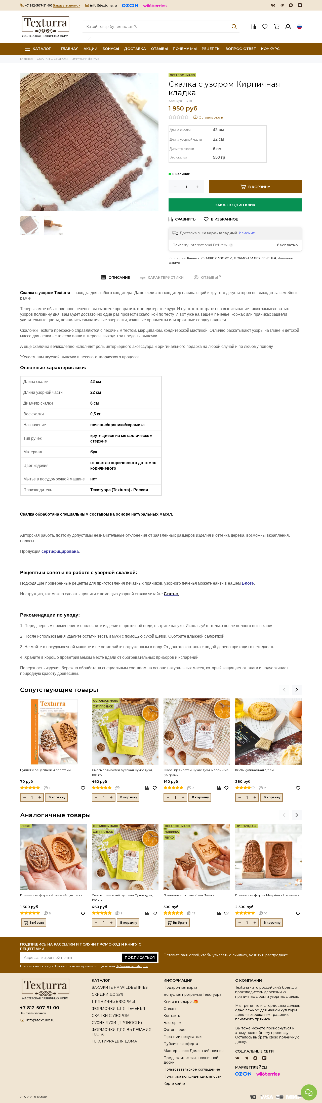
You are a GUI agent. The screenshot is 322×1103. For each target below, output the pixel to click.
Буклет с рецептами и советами (45, 770)
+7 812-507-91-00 (38, 5)
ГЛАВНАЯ (69, 48)
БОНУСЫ (110, 48)
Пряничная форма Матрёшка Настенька (267, 895)
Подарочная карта (180, 987)
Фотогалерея (175, 1029)
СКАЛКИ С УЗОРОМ (216, 258)
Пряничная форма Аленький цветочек (51, 895)
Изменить (247, 233)
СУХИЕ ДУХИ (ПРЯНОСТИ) (117, 1022)
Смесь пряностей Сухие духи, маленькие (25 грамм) (196, 772)
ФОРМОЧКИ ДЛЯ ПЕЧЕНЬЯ (255, 258)
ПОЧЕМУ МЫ (185, 48)
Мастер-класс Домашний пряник (194, 1051)
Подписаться (140, 957)
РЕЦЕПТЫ (211, 48)
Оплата (170, 1008)
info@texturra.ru (103, 5)
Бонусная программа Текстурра (192, 994)
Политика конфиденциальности (193, 1076)
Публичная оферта (181, 1043)
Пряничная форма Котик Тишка (189, 895)
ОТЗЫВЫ (159, 48)
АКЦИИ (90, 48)
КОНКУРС (270, 48)
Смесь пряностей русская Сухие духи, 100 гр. (122, 772)
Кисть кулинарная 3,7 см (254, 770)
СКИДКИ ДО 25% (108, 994)
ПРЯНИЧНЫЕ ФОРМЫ (113, 1001)
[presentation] (284, 690)
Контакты (172, 1015)
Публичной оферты (132, 966)
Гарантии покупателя (183, 1036)
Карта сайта (174, 1083)
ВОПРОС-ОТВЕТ (240, 48)
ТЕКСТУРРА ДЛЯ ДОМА (114, 1041)
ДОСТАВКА (135, 48)
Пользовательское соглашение (192, 1069)
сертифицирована (60, 551)
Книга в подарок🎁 (181, 1001)
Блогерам (172, 1022)
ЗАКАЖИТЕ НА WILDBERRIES (120, 987)
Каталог (42, 48)
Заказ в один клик (235, 205)
